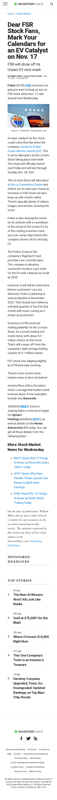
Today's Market (23, 13)
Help (9, 754)
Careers (17, 754)
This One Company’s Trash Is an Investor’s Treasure (28, 660)
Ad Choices (35, 758)
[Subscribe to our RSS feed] (35, 738)
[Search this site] (51, 4)
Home (11, 13)
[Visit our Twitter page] (28, 738)
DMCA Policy (35, 771)
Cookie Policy (17, 767)
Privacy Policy (21, 758)
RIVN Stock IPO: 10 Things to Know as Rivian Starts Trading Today (30, 498)
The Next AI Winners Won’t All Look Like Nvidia (28, 599)
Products (32, 749)
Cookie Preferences (35, 767)
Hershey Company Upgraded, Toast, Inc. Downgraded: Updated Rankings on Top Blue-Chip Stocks (29, 688)
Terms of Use (20, 771)
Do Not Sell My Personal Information (27, 762)
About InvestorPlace (15, 749)
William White (16, 76)
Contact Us (44, 749)
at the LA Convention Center (25, 184)
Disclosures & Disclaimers (36, 754)
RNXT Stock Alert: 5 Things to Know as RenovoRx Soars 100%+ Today (31, 462)
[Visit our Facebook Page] (21, 738)
